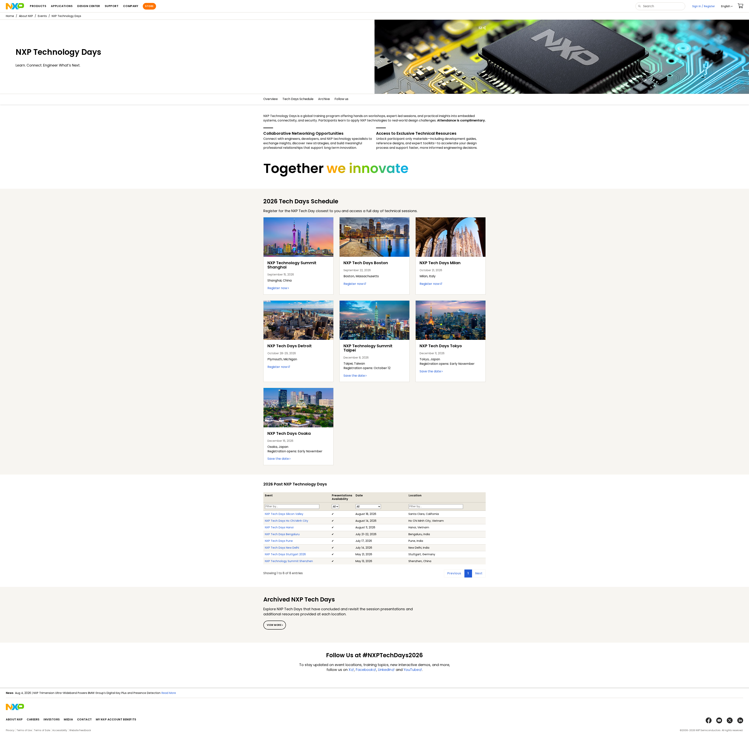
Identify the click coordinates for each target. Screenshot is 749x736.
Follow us (341, 99)
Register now (277, 288)
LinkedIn (384, 669)
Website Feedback (80, 730)
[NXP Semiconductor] (15, 6)
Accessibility (59, 730)
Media (68, 719)
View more (274, 625)
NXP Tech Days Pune (279, 541)
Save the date (354, 375)
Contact (84, 719)
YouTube (411, 669)
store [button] (149, 6)
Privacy (10, 730)
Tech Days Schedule (297, 99)
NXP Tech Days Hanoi (279, 527)
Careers (33, 719)
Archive (324, 99)
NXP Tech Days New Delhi (282, 548)
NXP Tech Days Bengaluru (282, 534)
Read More (169, 693)
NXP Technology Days (66, 16)
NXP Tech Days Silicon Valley (284, 514)
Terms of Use (24, 730)
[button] (727, 6)
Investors (51, 719)
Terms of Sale (42, 730)
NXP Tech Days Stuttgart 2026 (285, 554)
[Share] (484, 27)
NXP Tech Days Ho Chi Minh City (286, 521)
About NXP (26, 16)
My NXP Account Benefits (116, 719)
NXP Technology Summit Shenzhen (289, 561)
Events (42, 16)
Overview (270, 99)
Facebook (364, 669)
